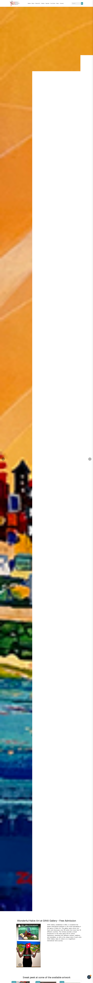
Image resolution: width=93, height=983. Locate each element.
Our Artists (52, 3)
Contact (62, 3)
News (57, 3)
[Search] (82, 3)
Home (29, 3)
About (33, 3)
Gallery (43, 3)
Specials (47, 3)
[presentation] (3, 459)
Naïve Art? (37, 3)
